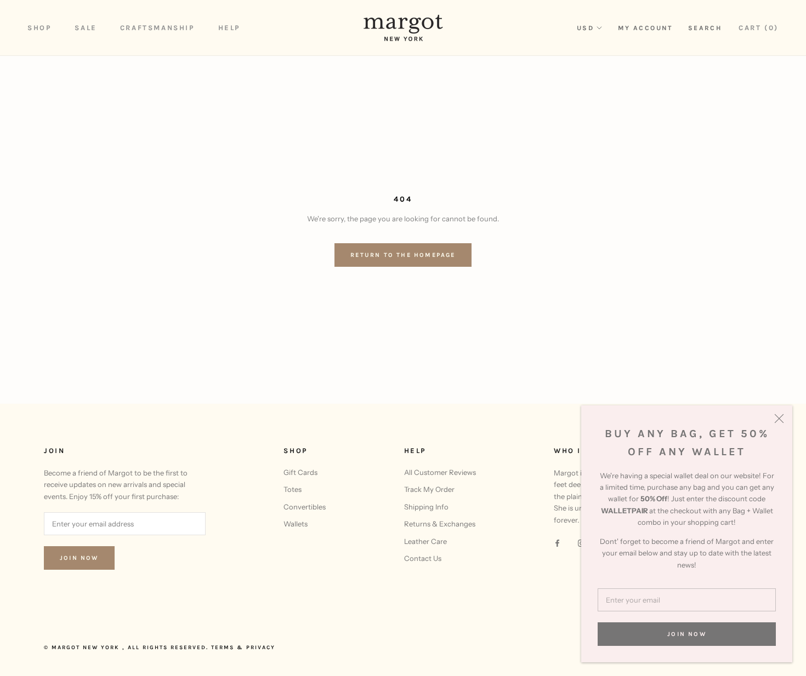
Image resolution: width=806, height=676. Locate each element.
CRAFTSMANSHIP (157, 28)
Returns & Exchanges (439, 523)
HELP (229, 28)
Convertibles (304, 506)
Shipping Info (426, 506)
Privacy (260, 647)
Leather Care (425, 541)
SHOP (39, 28)
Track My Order (429, 489)
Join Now (686, 634)
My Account (645, 28)
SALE (86, 28)
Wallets (295, 523)
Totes (292, 489)
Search (705, 28)
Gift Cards (300, 472)
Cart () (759, 28)
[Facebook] (557, 542)
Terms (222, 647)
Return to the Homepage (402, 255)
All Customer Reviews (440, 472)
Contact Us (422, 558)
